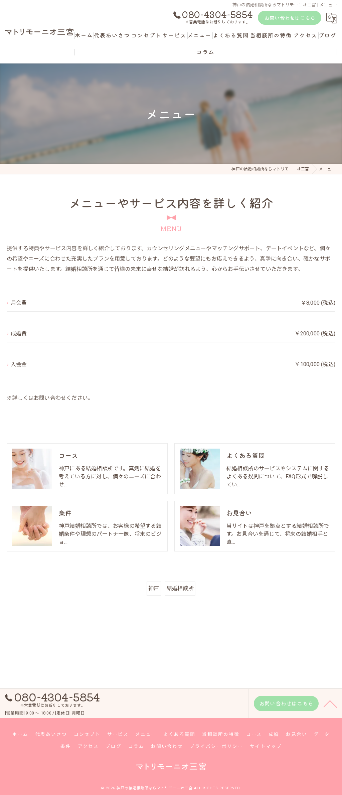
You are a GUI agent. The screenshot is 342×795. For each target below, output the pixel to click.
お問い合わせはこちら (290, 17)
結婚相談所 (180, 588)
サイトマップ (266, 746)
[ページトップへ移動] (330, 703)
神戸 (153, 588)
